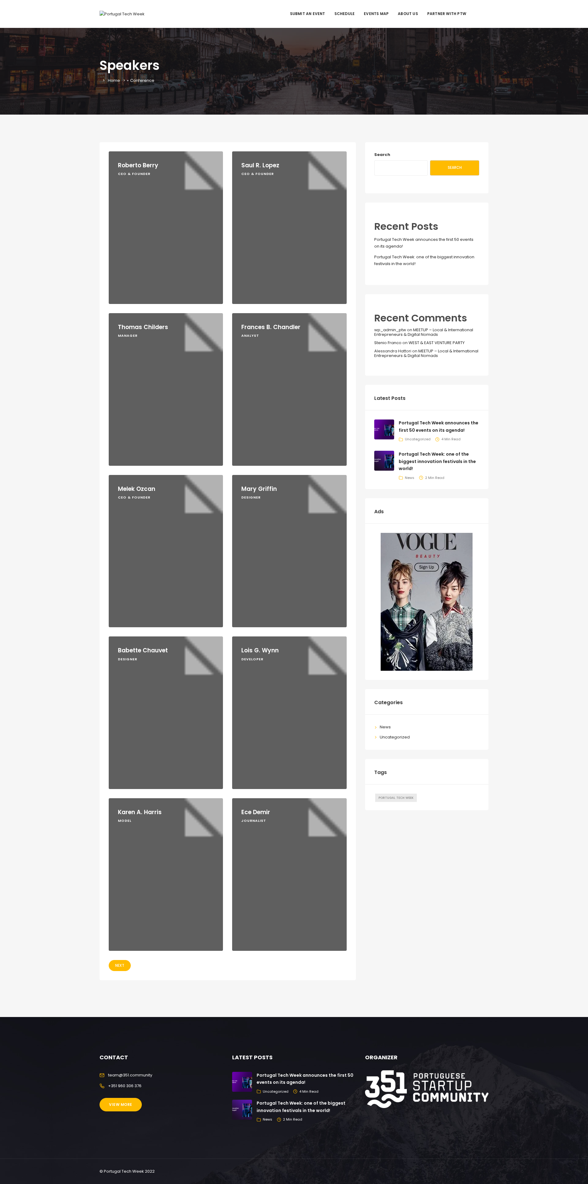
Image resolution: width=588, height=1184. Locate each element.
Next (119, 965)
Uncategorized (418, 439)
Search (382, 154)
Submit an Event (307, 13)
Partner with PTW (446, 13)
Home (114, 80)
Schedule (344, 13)
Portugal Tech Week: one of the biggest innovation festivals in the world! (437, 461)
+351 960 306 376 (124, 1086)
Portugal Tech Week (396, 798)
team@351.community (130, 1075)
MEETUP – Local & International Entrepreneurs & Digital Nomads (423, 332)
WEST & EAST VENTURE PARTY (437, 343)
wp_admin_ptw (390, 330)
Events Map (376, 13)
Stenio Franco (387, 343)
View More (120, 1104)
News (409, 477)
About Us (408, 13)
